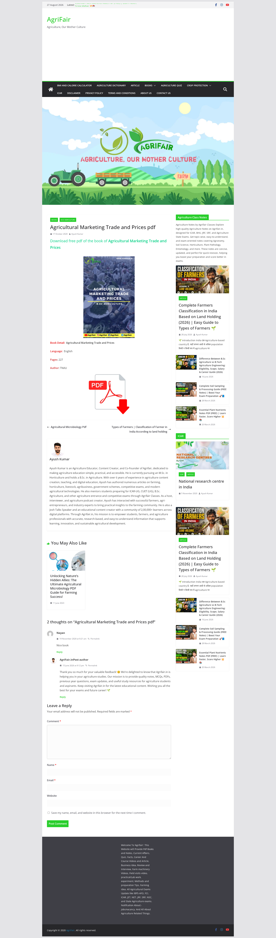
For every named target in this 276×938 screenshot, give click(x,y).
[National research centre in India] (202, 455)
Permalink (95, 638)
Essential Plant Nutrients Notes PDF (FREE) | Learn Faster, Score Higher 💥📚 (212, 414)
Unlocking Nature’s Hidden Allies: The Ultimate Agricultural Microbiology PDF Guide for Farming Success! (65, 586)
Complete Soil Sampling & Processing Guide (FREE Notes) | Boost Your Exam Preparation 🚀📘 (212, 390)
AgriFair (59, 19)
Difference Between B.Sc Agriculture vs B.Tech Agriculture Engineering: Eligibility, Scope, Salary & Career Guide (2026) (212, 365)
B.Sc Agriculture (68, 220)
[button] (154, 85)
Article (135, 85)
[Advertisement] (138, 57)
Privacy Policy (94, 93)
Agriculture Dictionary (111, 85)
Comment (54, 721)
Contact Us (164, 93)
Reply (60, 651)
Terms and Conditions (121, 93)
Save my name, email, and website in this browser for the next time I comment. (98, 813)
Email (51, 780)
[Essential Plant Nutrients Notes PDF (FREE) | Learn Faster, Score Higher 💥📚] (186, 417)
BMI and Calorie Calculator (74, 85)
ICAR (59, 93)
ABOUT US (146, 93)
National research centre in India (201, 483)
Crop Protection (197, 85)
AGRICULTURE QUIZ (171, 85)
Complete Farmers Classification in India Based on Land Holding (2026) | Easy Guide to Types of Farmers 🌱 (200, 316)
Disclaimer (73, 93)
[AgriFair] (51, 89)
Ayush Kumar (77, 234)
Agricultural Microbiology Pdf (68, 427)
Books (148, 85)
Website (52, 795)
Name (51, 765)
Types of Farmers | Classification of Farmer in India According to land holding (139, 429)
